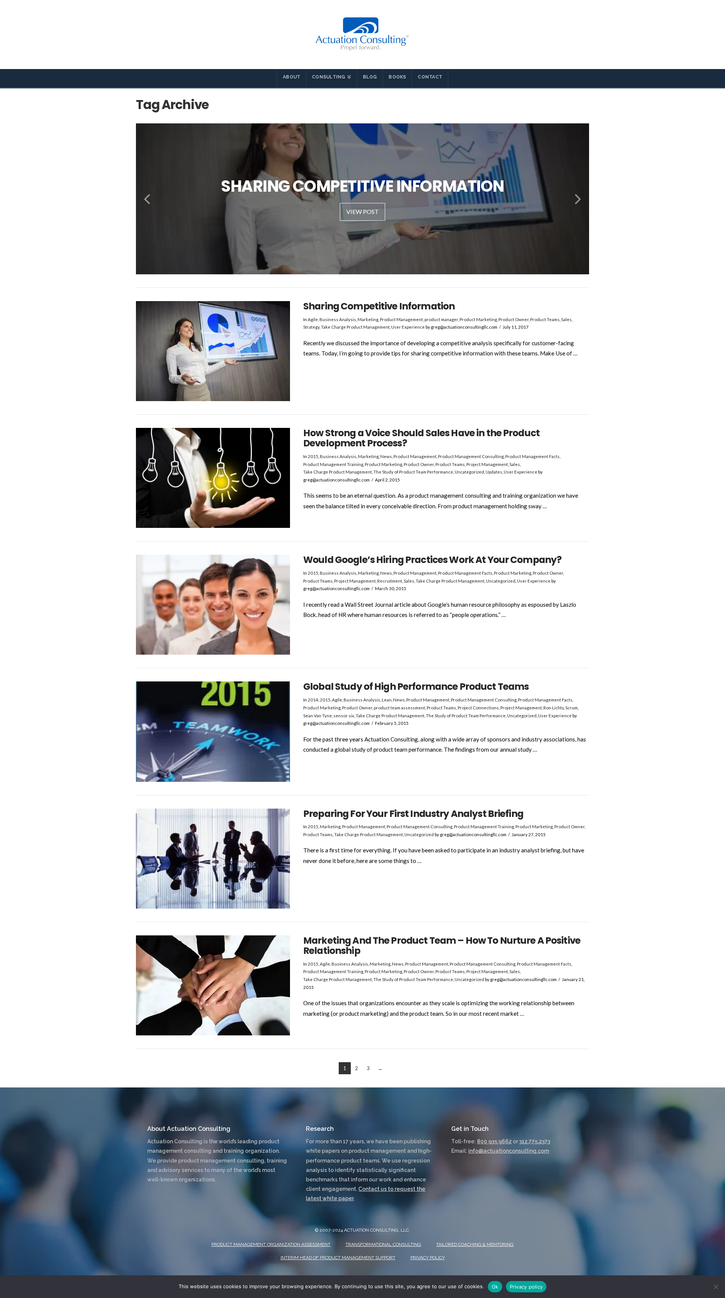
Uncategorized (469, 471)
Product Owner (513, 319)
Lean (387, 699)
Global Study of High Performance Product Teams (416, 686)
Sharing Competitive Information (379, 306)
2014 (313, 699)
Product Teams (545, 319)
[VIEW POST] (213, 351)
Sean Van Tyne (317, 715)
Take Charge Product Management (355, 326)
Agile (313, 319)
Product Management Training (333, 464)
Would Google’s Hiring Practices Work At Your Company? (432, 559)
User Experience (408, 326)
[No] (715, 1286)
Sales (566, 319)
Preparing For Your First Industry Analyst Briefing (413, 813)
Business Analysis (337, 319)
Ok (495, 1287)
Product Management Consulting (471, 456)
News (386, 456)
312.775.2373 (534, 1141)
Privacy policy (526, 1287)
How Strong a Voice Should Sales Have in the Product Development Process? (421, 438)
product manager (441, 319)
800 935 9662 (494, 1141)
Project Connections (478, 707)
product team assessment (399, 707)
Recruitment (389, 580)
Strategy (311, 326)
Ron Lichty (553, 707)
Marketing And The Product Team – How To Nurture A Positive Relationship (441, 945)
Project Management (487, 464)
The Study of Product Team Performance (413, 471)
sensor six (343, 715)
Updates (494, 471)
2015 (313, 456)
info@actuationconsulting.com (508, 1151)
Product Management (401, 319)
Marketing (368, 319)
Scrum (571, 707)
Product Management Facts (532, 456)
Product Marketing (478, 319)
